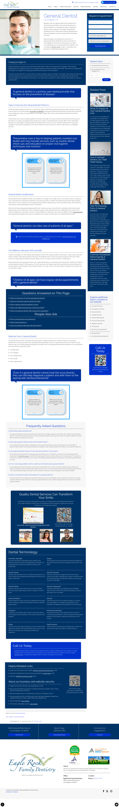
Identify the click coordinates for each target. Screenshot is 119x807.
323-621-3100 (18, 654)
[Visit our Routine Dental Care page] (46, 541)
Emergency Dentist (98, 309)
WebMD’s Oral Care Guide (24, 676)
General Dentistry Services (100, 65)
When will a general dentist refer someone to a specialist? (29, 311)
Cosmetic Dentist (97, 306)
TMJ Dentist (95, 326)
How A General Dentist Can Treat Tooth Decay (98, 159)
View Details (25, 701)
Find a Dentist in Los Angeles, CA (98, 70)
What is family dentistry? (18, 322)
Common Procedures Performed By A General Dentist (100, 257)
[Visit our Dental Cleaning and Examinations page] (66, 541)
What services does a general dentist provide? (25, 301)
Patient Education (86, 6)
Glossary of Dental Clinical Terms (43, 670)
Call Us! (109, 2)
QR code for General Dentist (15, 717)
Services (76, 6)
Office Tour (103, 6)
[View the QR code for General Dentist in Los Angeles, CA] (64, 522)
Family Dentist (96, 312)
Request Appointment (59, 735)
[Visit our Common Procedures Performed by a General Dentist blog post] (100, 252)
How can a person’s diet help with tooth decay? (26, 325)
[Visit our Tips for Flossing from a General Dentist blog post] (100, 204)
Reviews (95, 6)
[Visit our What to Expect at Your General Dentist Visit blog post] (100, 106)
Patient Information (65, 6)
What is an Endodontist (99, 329)
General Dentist (20, 713)
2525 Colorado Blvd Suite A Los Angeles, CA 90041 (86, 2)
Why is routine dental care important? (23, 319)
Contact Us (112, 6)
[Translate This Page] (116, 804)
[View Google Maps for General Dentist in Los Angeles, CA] (33, 523)
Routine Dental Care (98, 320)
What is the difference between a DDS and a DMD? (27, 307)
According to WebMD (37, 111)
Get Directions (19, 735)
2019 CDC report (24, 456)
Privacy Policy (9, 791)
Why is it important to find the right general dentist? (27, 298)
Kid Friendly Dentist (98, 318)
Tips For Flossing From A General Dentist (98, 208)
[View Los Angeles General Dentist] (20, 54)
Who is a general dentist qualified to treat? (24, 304)
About (55, 6)
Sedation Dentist (97, 323)
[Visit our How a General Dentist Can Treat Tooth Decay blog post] (100, 155)
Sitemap (16, 791)
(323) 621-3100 (55, 47)
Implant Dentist (97, 315)
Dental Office (96, 333)
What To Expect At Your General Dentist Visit (100, 111)
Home (50, 6)
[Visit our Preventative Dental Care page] (25, 541)
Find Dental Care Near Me (100, 336)
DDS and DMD (78, 212)
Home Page (47, 673)
